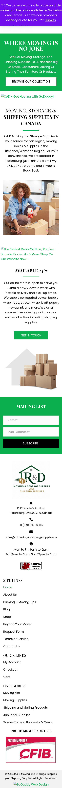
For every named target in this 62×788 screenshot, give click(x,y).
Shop (7, 617)
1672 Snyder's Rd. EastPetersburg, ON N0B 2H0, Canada (31, 511)
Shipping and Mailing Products (25, 707)
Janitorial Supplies (16, 715)
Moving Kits (11, 693)
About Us (10, 595)
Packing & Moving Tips (19, 602)
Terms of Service (15, 639)
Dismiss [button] (50, 20)
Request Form (13, 632)
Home (7, 587)
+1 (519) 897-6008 (31, 525)
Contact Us (11, 646)
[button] (31, 81)
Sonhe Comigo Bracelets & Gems (28, 722)
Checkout (10, 669)
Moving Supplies (15, 700)
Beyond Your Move (17, 624)
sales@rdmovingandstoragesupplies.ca (31, 537)
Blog (6, 609)
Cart (6, 677)
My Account (12, 662)
